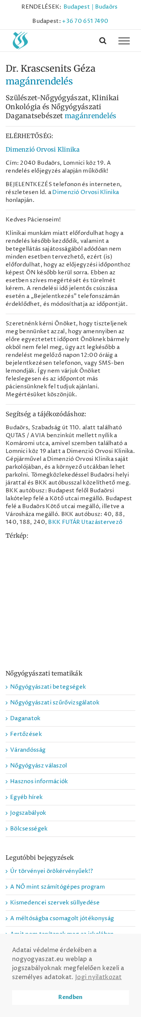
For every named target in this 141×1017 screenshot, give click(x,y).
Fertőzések (26, 734)
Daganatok (25, 718)
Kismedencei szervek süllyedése (55, 903)
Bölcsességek (29, 829)
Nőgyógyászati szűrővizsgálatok (54, 703)
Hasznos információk (39, 781)
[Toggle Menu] (124, 41)
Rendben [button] (70, 997)
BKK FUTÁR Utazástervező (85, 522)
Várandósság (27, 750)
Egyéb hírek (26, 797)
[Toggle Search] (102, 40)
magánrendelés (39, 81)
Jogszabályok (28, 813)
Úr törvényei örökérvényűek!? (51, 871)
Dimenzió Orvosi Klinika (43, 149)
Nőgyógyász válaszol (38, 766)
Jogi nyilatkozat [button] (98, 977)
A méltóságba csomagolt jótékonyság (62, 918)
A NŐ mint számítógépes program (57, 887)
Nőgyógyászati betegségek (48, 687)
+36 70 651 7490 (85, 21)
